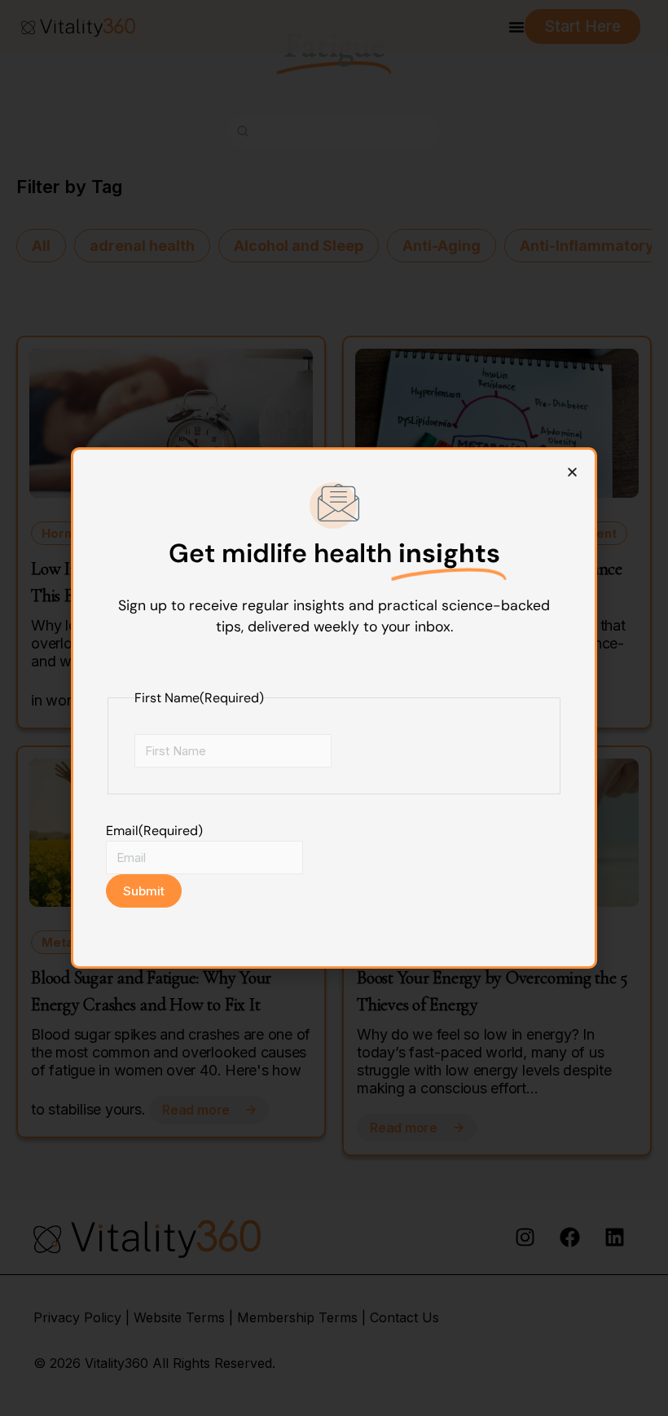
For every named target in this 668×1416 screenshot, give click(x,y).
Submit (144, 891)
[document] (334, 708)
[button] (572, 472)
